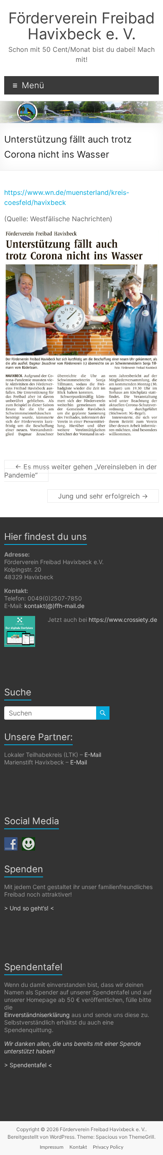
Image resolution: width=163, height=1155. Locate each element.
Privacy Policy (108, 1147)
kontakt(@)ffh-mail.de (54, 605)
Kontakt (78, 1147)
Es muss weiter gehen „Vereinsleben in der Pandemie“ (80, 471)
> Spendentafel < (28, 1064)
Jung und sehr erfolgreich (103, 496)
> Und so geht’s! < (29, 908)
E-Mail (92, 754)
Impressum (52, 1147)
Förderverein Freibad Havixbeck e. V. (81, 26)
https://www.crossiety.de (123, 619)
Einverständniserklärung (37, 1014)
